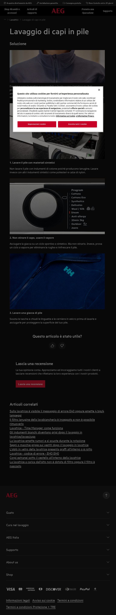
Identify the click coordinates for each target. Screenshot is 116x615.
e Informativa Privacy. (85, 116)
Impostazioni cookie (37, 124)
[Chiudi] (99, 90)
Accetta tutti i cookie (77, 124)
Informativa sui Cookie (65, 116)
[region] (58, 109)
